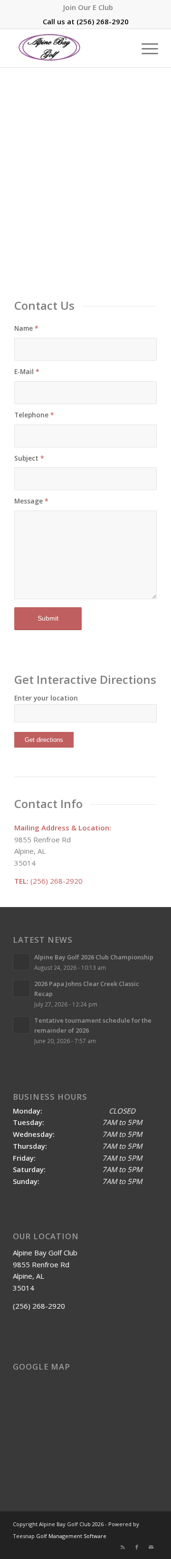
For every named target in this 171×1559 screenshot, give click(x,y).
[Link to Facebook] (137, 1547)
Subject (29, 458)
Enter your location (46, 697)
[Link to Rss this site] (122, 1547)
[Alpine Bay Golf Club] (71, 48)
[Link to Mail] (151, 1547)
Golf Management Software (71, 1535)
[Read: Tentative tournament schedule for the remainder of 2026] (21, 1025)
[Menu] (145, 48)
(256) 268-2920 (102, 21)
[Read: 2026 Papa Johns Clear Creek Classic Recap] (21, 988)
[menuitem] (88, 7)
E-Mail (26, 371)
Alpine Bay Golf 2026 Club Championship (93, 957)
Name (26, 328)
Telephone (34, 414)
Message (31, 500)
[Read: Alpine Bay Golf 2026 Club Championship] (21, 961)
